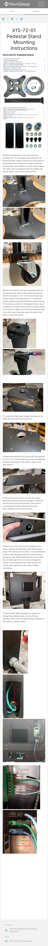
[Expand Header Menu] (41, 4)
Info (12, 11)
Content (36, 11)
